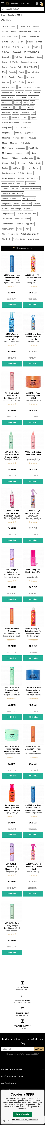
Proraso (36, 168)
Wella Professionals (10, 234)
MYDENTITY (33, 148)
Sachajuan (30, 183)
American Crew (25, 32)
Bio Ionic (21, 42)
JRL (32, 102)
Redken (21, 178)
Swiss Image (16, 209)
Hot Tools (27, 87)
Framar (21, 77)
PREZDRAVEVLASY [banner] (18, 3)
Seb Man (14, 188)
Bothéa (39, 42)
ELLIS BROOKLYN (31, 67)
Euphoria (12, 72)
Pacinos (5, 168)
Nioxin (34, 153)
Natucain (18, 153)
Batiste (5, 42)
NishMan (5, 158)
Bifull (13, 42)
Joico (26, 102)
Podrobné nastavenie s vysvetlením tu (23, 1120)
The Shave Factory (22, 219)
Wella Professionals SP (30, 234)
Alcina (13, 32)
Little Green (26, 123)
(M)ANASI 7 (29, 133)
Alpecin (36, 27)
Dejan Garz (29, 57)
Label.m (5, 118)
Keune (30, 108)
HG (19, 87)
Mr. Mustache (7, 148)
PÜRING (21, 173)
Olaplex (5, 163)
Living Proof (7, 128)
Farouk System (33, 72)
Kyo (33, 113)
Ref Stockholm (32, 178)
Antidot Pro (6, 37)
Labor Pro (15, 118)
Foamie (12, 77)
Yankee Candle (19, 239)
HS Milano (38, 87)
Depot (39, 57)
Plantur (27, 168)
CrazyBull (17, 52)
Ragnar (29, 173)
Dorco (4, 67)
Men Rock (14, 143)
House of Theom (9, 87)
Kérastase (6, 113)
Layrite (33, 118)
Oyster (39, 163)
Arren (24, 37)
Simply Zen (6, 204)
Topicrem (19, 224)
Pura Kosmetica (8, 173)
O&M (38, 158)
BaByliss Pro (34, 37)
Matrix (4, 143)
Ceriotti (16, 47)
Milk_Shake (25, 143)
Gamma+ (6, 82)
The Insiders (7, 219)
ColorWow (6, 52)
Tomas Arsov (7, 224)
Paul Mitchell (17, 168)
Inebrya (37, 92)
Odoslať (39, 1049)
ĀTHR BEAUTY (24, 27)
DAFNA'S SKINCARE (31, 52)
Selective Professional (11, 199)
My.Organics (7, 153)
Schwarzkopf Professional (12, 193)
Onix (13, 163)
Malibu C (18, 133)
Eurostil (21, 72)
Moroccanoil (21, 148)
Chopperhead (7, 92)
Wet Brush (6, 239)
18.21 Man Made (8, 27)
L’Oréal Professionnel (10, 123)
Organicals (22, 163)
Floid (4, 77)
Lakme (25, 118)
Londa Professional (22, 128)
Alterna (5, 32)
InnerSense (21, 97)
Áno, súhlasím (22, 1114)
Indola (28, 92)
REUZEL (20, 183)
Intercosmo (33, 97)
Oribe (31, 163)
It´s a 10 (17, 102)
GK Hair (22, 82)
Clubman (36, 47)
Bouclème (6, 47)
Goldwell (31, 82)
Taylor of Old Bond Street (26, 214)
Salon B (5, 188)
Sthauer (37, 204)
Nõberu (15, 158)
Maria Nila (6, 138)
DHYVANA (14, 62)
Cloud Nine (26, 47)
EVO (4, 72)
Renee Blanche (8, 183)
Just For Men (7, 108)
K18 (17, 108)
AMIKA (37, 32)
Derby (4, 62)
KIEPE (15, 113)
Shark (16, 204)
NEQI (27, 153)
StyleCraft (28, 209)
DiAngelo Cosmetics (29, 62)
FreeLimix (30, 77)
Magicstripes (7, 133)
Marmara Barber (19, 138)
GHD (14, 82)
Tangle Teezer (8, 214)
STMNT (5, 209)
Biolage (30, 42)
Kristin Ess (25, 113)
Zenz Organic (33, 239)
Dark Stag (18, 57)
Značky (11, 15)
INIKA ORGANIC (8, 97)
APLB (16, 37)
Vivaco (20, 229)
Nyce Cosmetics (27, 158)
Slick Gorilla (26, 204)
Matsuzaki (33, 138)
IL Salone (19, 92)
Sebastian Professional (30, 188)
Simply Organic (29, 199)
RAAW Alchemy (8, 178)
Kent (23, 108)
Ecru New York (15, 67)
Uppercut (30, 224)
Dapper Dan (7, 57)
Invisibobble (7, 102)
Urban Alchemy (8, 229)
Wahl (28, 229)
